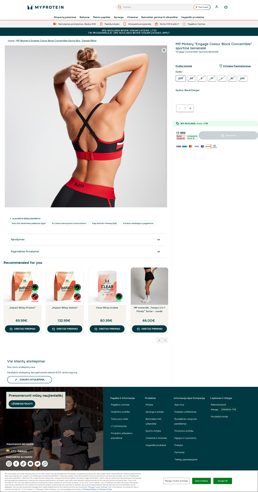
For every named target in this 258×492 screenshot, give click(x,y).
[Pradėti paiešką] (120, 7)
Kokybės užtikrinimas (185, 412)
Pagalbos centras (120, 404)
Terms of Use (106, 489)
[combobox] (163, 7)
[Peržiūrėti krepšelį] (225, 7)
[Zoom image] (164, 50)
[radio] (181, 78)
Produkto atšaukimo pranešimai (121, 435)
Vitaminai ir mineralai (156, 438)
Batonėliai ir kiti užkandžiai (153, 421)
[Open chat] (45, 464)
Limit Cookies (201, 481)
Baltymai (84, 17)
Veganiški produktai (192, 17)
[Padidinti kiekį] (190, 108)
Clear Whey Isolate (107, 307)
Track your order (119, 419)
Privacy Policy (89, 489)
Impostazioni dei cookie (20, 444)
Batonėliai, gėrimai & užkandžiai (159, 17)
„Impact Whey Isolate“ (65, 307)
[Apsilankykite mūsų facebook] (16, 464)
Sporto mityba (153, 431)
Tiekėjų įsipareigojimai (185, 459)
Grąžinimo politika (120, 412)
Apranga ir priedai (155, 412)
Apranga (118, 17)
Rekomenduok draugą (223, 407)
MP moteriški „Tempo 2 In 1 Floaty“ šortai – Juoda (149, 309)
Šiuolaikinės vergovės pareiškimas (185, 421)
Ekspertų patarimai (65, 17)
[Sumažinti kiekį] (179, 108)
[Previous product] (159, 340)
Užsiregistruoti (22, 403)
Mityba (149, 404)
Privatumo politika (183, 431)
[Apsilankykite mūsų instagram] (9, 464)
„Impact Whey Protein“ (22, 307)
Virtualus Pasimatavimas (237, 66)
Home (11, 40)
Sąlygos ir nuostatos (185, 438)
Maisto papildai (101, 17)
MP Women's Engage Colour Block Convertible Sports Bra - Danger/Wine (56, 40)
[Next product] (165, 340)
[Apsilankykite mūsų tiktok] (23, 464)
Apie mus (179, 404)
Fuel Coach (203, 7)
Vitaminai (132, 17)
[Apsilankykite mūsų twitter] (38, 464)
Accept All (223, 481)
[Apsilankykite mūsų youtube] (30, 464)
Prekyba (178, 445)
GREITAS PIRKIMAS (24, 329)
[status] (185, 108)
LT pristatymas (119, 426)
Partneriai (179, 452)
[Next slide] (167, 307)
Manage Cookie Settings (176, 481)
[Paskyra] (216, 7)
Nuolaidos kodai (219, 416)
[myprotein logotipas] (45, 7)
